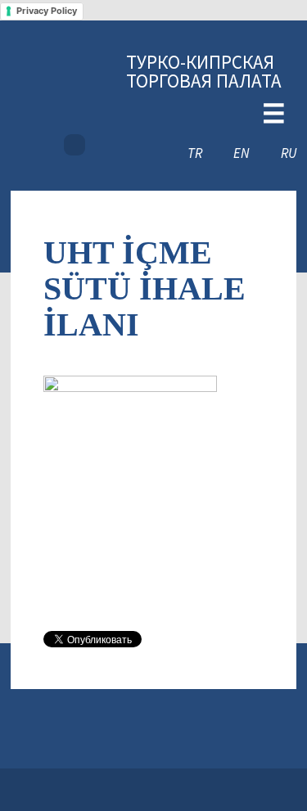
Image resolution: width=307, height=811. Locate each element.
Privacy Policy (46, 10)
